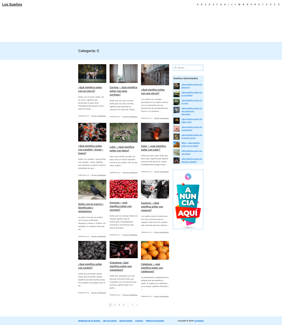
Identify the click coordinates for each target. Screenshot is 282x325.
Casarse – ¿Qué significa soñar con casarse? (152, 206)
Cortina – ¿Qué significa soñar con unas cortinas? (123, 91)
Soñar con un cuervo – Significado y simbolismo (91, 208)
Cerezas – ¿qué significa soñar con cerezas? (121, 206)
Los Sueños (199, 321)
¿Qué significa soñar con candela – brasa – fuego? (90, 149)
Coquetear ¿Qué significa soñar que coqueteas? (121, 266)
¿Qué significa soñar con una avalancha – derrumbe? (191, 111)
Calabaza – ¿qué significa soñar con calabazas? (152, 268)
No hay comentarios (99, 116)
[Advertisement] (141, 25)
